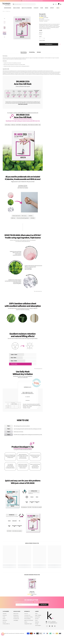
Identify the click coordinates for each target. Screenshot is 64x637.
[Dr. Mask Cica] (32, 583)
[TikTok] (52, 626)
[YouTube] (55, 626)
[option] (32, 1)
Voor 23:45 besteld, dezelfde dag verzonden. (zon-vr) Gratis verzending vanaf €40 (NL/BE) (32, 0)
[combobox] (25, 4)
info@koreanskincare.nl (53, 622)
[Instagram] (49, 626)
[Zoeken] (24, 4)
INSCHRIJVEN (43, 604)
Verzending (32, 52)
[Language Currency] (60, 4)
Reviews (39, 52)
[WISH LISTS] (55, 4)
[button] (4, 18)
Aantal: (40, 36)
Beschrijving (23, 52)
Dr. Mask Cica (32, 592)
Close (60, 0)
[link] (9, 565)
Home (4, 11)
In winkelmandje (48, 44)
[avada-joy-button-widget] (2, 634)
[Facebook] (47, 626)
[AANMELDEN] (53, 4)
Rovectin (42, 14)
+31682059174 (53, 621)
